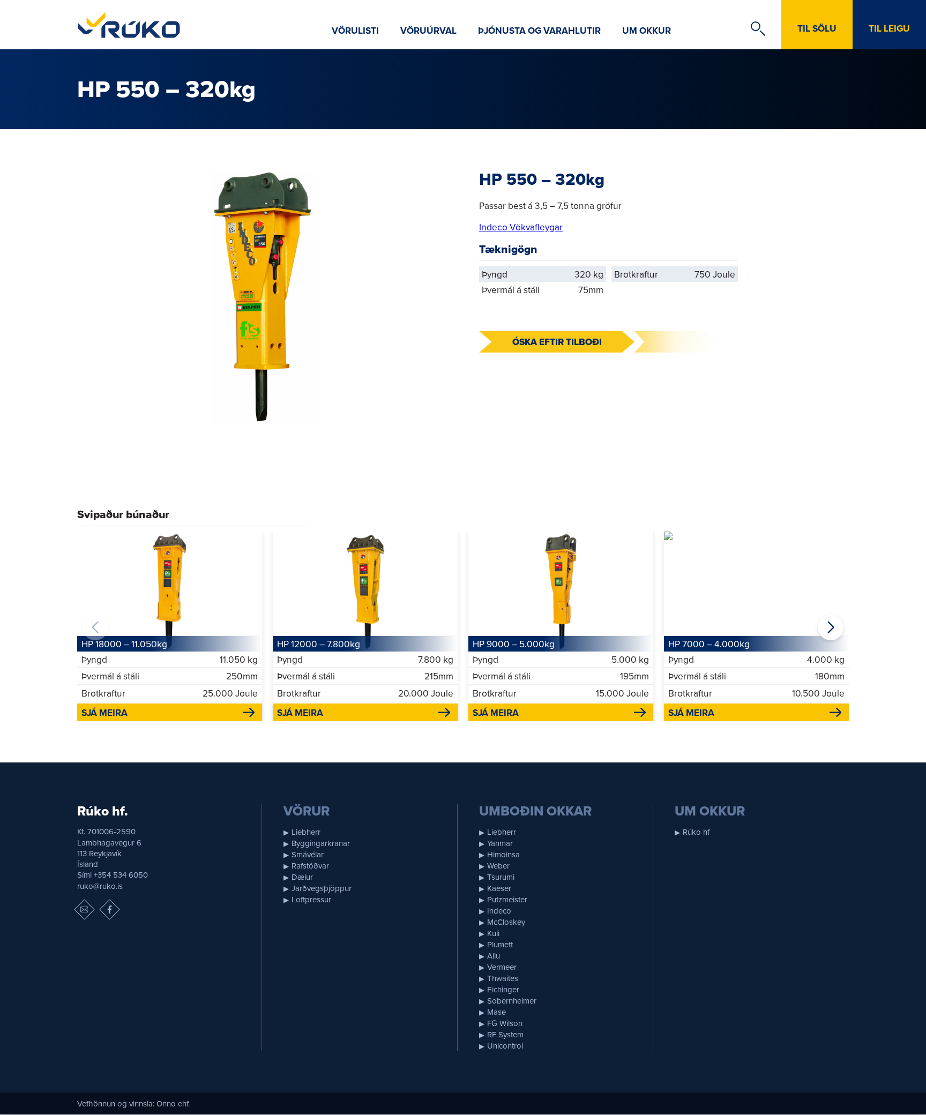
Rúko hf (696, 831)
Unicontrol (505, 1045)
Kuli (493, 933)
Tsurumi (500, 876)
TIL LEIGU (889, 28)
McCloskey (506, 921)
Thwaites (502, 978)
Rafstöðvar (310, 865)
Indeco (499, 910)
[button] (830, 627)
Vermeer (502, 966)
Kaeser (499, 888)
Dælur (302, 876)
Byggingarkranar (321, 843)
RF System (505, 1034)
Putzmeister (507, 899)
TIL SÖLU (817, 28)
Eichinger (503, 989)
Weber (498, 865)
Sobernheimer (511, 1000)
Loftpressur (311, 899)
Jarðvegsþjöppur (322, 888)
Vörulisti (355, 30)
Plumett (500, 944)
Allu (493, 955)
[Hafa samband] (84, 909)
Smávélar (308, 854)
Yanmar (500, 843)
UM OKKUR (646, 30)
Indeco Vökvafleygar (521, 227)
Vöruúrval (428, 30)
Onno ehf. (173, 1103)
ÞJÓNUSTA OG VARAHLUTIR (539, 30)
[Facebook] (109, 909)
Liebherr (306, 831)
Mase (496, 1011)
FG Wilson (504, 1023)
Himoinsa (503, 854)
